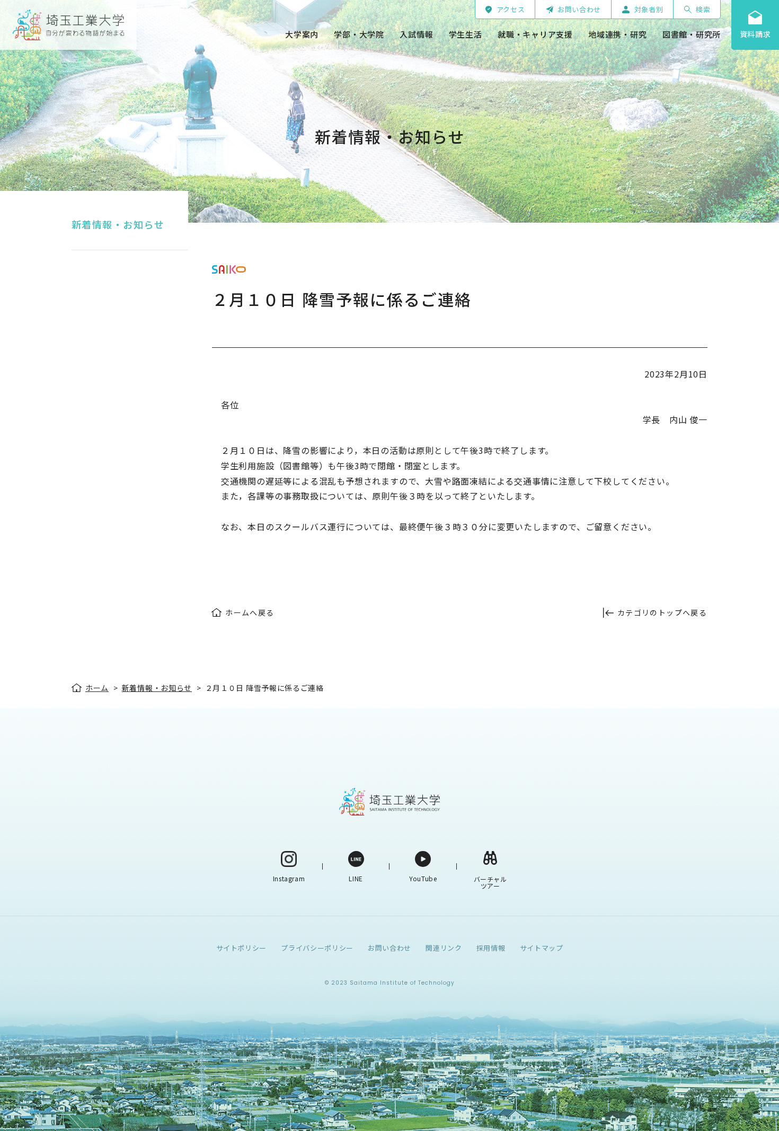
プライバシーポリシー (317, 948)
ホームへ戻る (249, 612)
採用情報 (491, 948)
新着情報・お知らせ (118, 224)
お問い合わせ (389, 948)
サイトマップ (541, 948)
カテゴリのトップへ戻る (662, 612)
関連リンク (444, 948)
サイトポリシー (241, 948)
